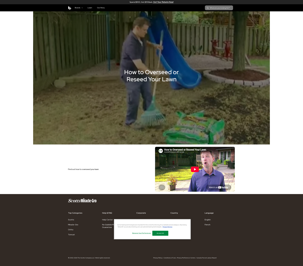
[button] (83, 7)
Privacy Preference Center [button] (186, 258)
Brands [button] (77, 8)
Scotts (71, 219)
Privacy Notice (167, 227)
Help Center (107, 219)
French (207, 224)
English (208, 219)
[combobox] (219, 7)
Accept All (160, 233)
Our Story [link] (101, 8)
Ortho (70, 229)
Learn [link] (90, 8)
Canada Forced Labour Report (206, 258)
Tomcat (71, 234)
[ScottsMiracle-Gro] (69, 7)
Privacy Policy (157, 258)
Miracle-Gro (73, 224)
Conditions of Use (169, 258)
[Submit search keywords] (208, 8)
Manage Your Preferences (141, 233)
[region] (152, 229)
